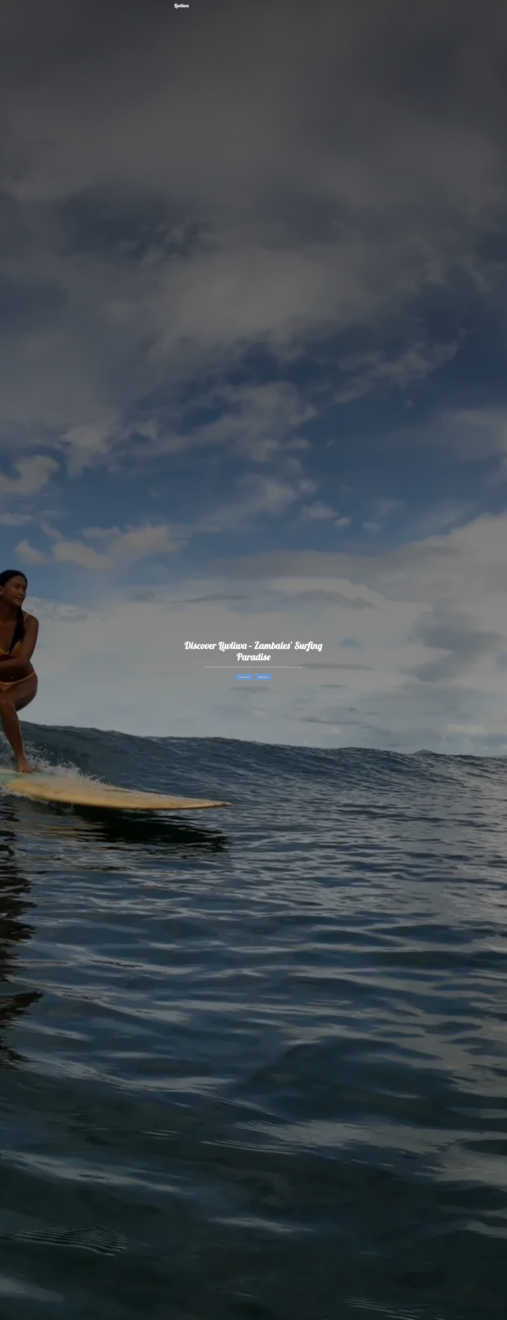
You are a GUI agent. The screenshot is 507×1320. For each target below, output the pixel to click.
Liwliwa (181, 5)
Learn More (244, 677)
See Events (263, 677)
